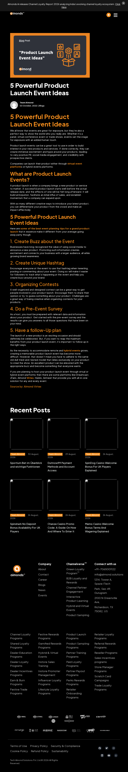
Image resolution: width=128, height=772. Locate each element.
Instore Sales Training (46, 664)
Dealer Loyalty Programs (19, 664)
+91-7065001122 (105, 569)
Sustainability (60, 751)
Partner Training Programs (76, 654)
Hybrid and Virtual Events (77, 608)
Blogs (41, 585)
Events (42, 595)
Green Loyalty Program (75, 571)
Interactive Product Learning (77, 598)
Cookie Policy (19, 751)
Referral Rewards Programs (105, 645)
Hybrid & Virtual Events (48, 654)
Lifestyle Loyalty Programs (48, 691)
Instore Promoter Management (49, 673)
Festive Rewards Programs (48, 636)
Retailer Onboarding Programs (74, 693)
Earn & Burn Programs (17, 682)
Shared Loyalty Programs (19, 645)
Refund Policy (39, 751)
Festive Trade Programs (18, 691)
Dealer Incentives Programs (21, 673)
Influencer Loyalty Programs (49, 682)
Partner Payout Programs (75, 673)
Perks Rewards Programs (75, 682)
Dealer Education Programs (21, 654)
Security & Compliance (65, 746)
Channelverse (76, 564)
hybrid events (72, 350)
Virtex (30, 377)
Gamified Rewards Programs (49, 645)
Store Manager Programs (103, 669)
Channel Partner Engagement (76, 589)
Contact (43, 574)
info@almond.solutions (106, 574)
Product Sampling (77, 615)
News (41, 590)
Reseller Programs (105, 652)
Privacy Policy (39, 746)
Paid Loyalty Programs (74, 664)
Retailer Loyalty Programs (104, 636)
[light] (108, 15)
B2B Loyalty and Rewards (76, 580)
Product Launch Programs (76, 636)
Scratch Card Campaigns (102, 678)
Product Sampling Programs (77, 645)
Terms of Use (18, 746)
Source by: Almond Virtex (25, 386)
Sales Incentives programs (104, 660)
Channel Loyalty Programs (20, 636)
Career (42, 579)
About (42, 569)
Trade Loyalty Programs (103, 687)
